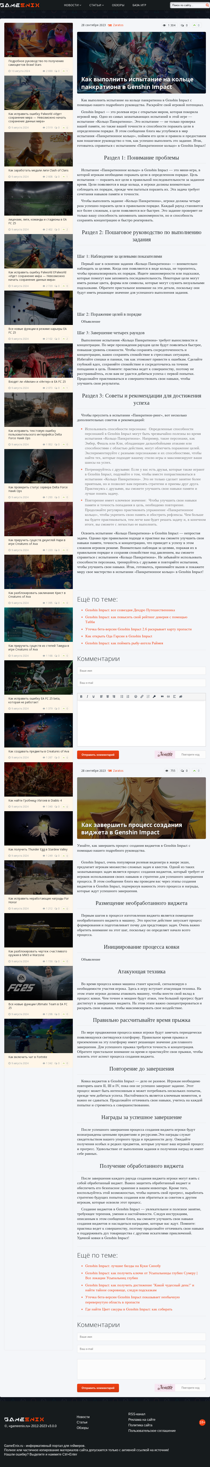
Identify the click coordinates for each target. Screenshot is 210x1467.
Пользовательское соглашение (152, 1430)
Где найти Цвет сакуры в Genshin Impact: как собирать (128, 1308)
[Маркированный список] (122, 696)
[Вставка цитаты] (162, 696)
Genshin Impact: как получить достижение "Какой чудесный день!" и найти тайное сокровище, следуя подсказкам (139, 1287)
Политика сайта (140, 1425)
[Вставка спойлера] (174, 696)
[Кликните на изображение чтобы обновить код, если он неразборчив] (165, 755)
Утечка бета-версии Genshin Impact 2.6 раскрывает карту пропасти (138, 628)
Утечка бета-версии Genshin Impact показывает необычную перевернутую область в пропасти (132, 1299)
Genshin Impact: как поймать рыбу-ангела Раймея (124, 642)
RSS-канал (136, 1414)
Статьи (95, 5)
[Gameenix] (20, 5)
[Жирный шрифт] (81, 696)
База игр (139, 5)
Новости (71, 5)
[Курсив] (87, 696)
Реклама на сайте (141, 1419)
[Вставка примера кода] (168, 696)
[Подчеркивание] (93, 696)
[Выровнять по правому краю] (114, 696)
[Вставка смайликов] (136, 696)
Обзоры (118, 5)
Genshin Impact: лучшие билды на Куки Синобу (123, 1265)
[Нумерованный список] (128, 696)
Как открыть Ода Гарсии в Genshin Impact (118, 635)
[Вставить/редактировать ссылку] (142, 696)
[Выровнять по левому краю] (101, 696)
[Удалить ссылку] (148, 696)
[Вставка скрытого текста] (181, 696)
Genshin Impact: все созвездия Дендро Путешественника (130, 609)
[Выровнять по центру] (108, 696)
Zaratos (118, 25)
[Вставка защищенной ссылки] (154, 696)
